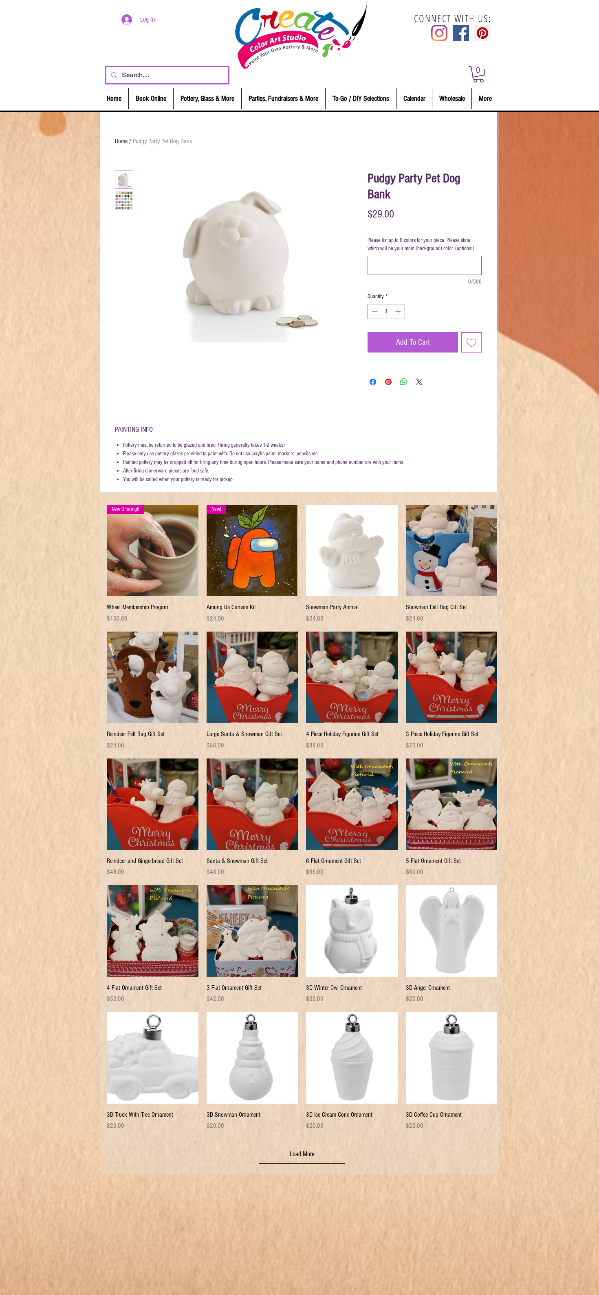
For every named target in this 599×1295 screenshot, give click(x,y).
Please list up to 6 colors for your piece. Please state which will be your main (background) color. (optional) (421, 244)
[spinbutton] (386, 311)
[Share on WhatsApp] (404, 382)
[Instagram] (439, 33)
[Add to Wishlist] (471, 342)
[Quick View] (352, 550)
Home (121, 141)
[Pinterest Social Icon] (482, 33)
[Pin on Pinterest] (388, 382)
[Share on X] (419, 382)
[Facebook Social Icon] (461, 33)
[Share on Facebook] (373, 382)
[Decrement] (374, 311)
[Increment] (399, 311)
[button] (478, 74)
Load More (302, 1154)
